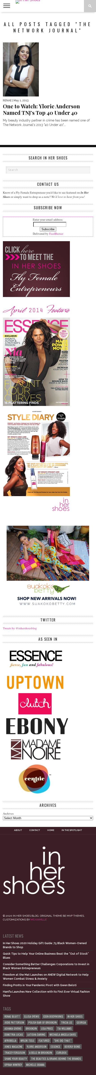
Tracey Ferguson (14, 1052)
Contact (34, 830)
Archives (8, 813)
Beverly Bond (72, 1046)
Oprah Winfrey (13, 1065)
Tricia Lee (66, 1022)
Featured (44, 1040)
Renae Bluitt (12, 1016)
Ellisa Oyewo (31, 1016)
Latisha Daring (36, 1034)
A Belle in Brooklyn (40, 1052)
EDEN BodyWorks (53, 1016)
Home (50, 830)
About (18, 830)
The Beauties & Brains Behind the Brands (56, 1058)
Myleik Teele (27, 1040)
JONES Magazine (13, 1046)
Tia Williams (64, 1028)
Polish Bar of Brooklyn (42, 1022)
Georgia (81, 1022)
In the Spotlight (72, 830)
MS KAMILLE (39, 919)
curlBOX (61, 1052)
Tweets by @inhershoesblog (20, 628)
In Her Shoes (75, 1016)
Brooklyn (31, 1028)
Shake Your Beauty (15, 1058)
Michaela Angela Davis (63, 1034)
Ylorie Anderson (36, 1046)
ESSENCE (55, 1046)
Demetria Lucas (13, 1034)
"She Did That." (62, 1040)
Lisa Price (47, 1028)
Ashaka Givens (12, 1028)
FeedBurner (56, 234)
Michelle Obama (35, 1065)
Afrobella (10, 1040)
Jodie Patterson (14, 1022)
